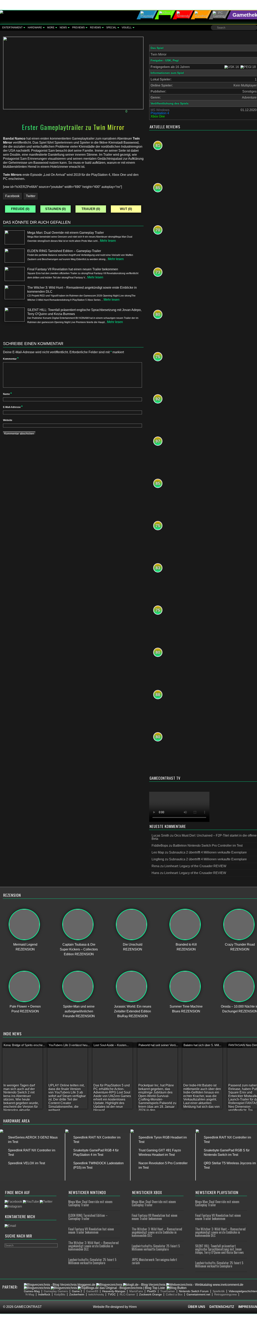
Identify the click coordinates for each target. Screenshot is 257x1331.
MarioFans (136, 1291)
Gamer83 (92, 1291)
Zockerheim (76, 1294)
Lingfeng (158, 859)
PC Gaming (90, 111)
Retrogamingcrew (225, 1294)
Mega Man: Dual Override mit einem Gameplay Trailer (90, 1203)
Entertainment (12, 27)
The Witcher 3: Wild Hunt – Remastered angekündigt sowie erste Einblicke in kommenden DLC (93, 1246)
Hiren (133, 1306)
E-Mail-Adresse (12, 407)
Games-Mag (32, 1291)
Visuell (127, 27)
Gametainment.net (198, 1294)
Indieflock (44, 1294)
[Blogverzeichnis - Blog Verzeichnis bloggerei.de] (59, 1284)
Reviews (95, 27)
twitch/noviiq (96, 1294)
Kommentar (10, 358)
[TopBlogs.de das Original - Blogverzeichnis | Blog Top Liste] (121, 1288)
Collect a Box (174, 1294)
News (63, 27)
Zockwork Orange (150, 1294)
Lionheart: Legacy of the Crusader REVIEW (195, 866)
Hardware (35, 27)
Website (7, 420)
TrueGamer (167, 1291)
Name (7, 394)
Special (111, 27)
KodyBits (59, 1294)
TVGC (112, 1294)
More (50, 27)
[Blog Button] (177, 1288)
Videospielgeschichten (243, 1291)
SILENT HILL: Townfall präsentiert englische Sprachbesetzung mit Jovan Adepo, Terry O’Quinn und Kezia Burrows (219, 1249)
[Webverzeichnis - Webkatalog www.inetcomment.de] (204, 1284)
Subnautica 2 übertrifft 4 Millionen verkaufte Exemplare (208, 852)
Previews (78, 27)
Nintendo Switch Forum (194, 1291)
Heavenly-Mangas (113, 1291)
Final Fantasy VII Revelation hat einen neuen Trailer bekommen (91, 1231)
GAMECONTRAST (28, 1306)
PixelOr (151, 1291)
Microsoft (63, 111)
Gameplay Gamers (56, 1291)
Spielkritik (219, 1291)
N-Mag (29, 1294)
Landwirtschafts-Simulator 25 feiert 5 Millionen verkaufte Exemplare (92, 1261)
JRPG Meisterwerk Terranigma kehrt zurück (154, 1261)
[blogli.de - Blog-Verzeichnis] (144, 1284)
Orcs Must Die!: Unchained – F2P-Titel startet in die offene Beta (204, 837)
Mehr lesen (108, 240)
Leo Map (158, 852)
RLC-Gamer (127, 1294)
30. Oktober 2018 (18, 111)
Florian (45, 111)
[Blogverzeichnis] (109, 1284)
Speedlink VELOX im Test (26, 1163)
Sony (105, 111)
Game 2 (77, 1291)
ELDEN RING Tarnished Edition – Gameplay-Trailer (88, 1217)
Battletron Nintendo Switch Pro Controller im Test (208, 845)
